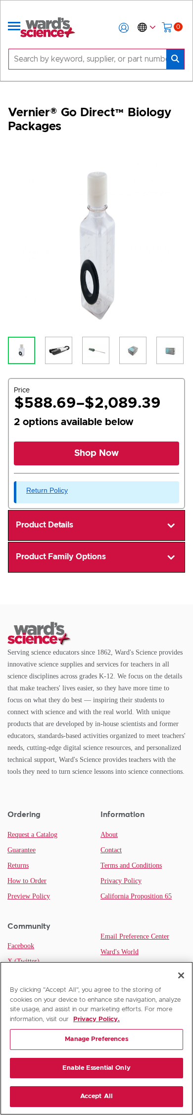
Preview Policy (28, 896)
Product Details (44, 525)
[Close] (181, 975)
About (109, 834)
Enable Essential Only (96, 1068)
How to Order (27, 881)
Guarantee (21, 850)
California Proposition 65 (136, 896)
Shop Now (96, 453)
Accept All (96, 1096)
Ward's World (119, 952)
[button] (124, 28)
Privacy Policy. (96, 1019)
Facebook (20, 946)
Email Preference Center (134, 936)
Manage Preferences (96, 1039)
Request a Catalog (32, 834)
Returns (18, 865)
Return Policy (47, 490)
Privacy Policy (121, 881)
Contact (111, 850)
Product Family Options (61, 557)
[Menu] (14, 28)
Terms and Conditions (131, 865)
